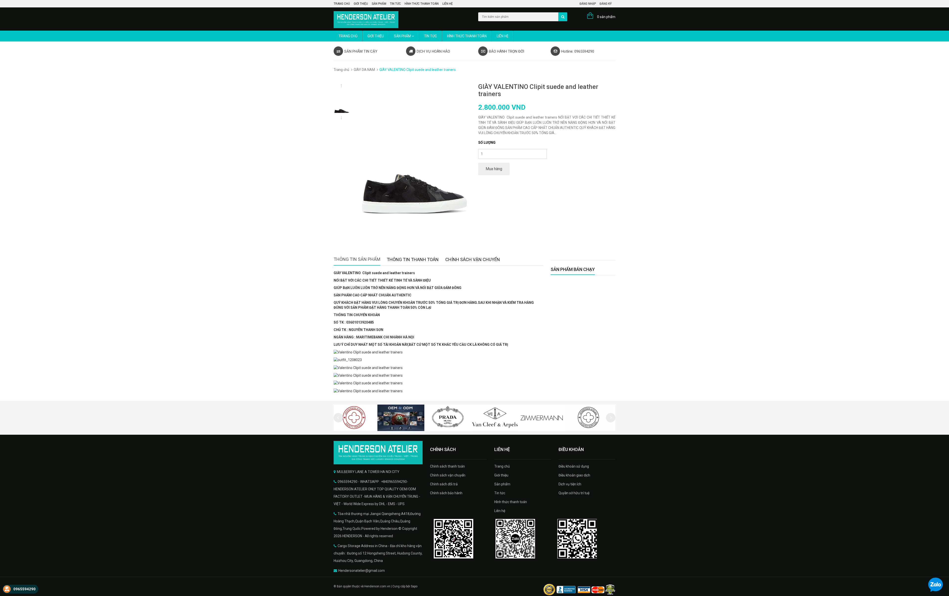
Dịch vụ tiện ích (570, 484)
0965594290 (24, 589)
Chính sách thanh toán (447, 466)
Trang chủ (342, 3)
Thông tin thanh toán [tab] (413, 259)
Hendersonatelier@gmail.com (361, 571)
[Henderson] (378, 452)
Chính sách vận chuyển (447, 475)
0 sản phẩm (606, 17)
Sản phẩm (379, 3)
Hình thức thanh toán (422, 3)
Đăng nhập (588, 3)
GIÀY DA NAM (364, 70)
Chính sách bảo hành (446, 493)
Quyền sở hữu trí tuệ (574, 493)
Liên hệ (447, 3)
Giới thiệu (361, 3)
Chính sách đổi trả (444, 484)
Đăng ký (606, 3)
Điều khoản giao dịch (574, 475)
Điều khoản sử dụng (574, 466)
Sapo (414, 586)
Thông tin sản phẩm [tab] (357, 259)
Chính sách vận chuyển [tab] (472, 259)
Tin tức (395, 3)
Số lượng (487, 142)
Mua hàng (494, 168)
